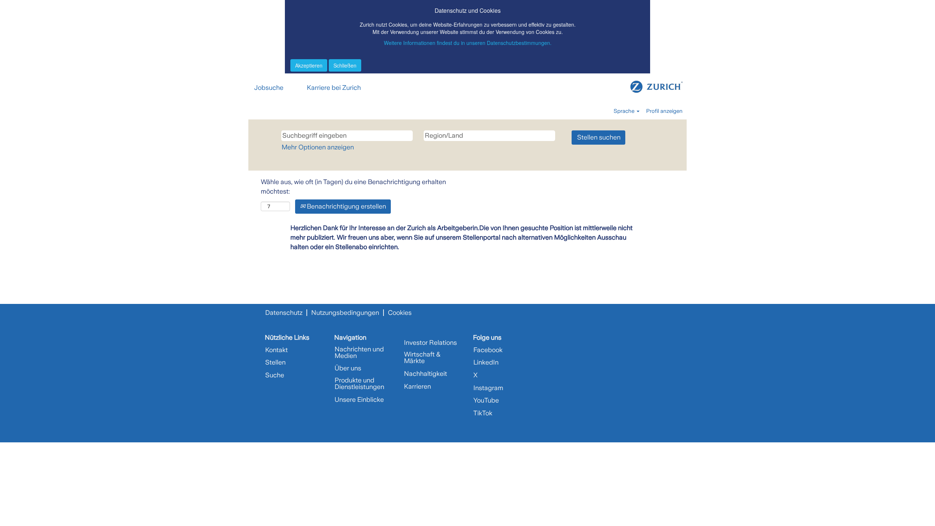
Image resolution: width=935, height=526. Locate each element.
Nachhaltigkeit (425, 373)
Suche (274, 375)
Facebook (488, 350)
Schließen (344, 65)
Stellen (275, 362)
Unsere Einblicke (359, 399)
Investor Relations (430, 342)
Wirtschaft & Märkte (422, 358)
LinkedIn (486, 362)
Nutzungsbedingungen (345, 312)
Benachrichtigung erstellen (345, 206)
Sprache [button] (625, 111)
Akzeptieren (309, 65)
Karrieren (417, 386)
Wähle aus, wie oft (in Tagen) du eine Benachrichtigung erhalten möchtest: (353, 186)
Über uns (348, 368)
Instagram (488, 388)
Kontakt (276, 350)
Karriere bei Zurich (334, 87)
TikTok (482, 413)
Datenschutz (283, 312)
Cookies (400, 312)
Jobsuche (268, 87)
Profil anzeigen (664, 111)
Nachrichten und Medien (359, 352)
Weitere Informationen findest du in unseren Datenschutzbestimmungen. (468, 42)
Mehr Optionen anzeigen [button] (318, 147)
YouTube (486, 400)
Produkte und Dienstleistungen (359, 383)
